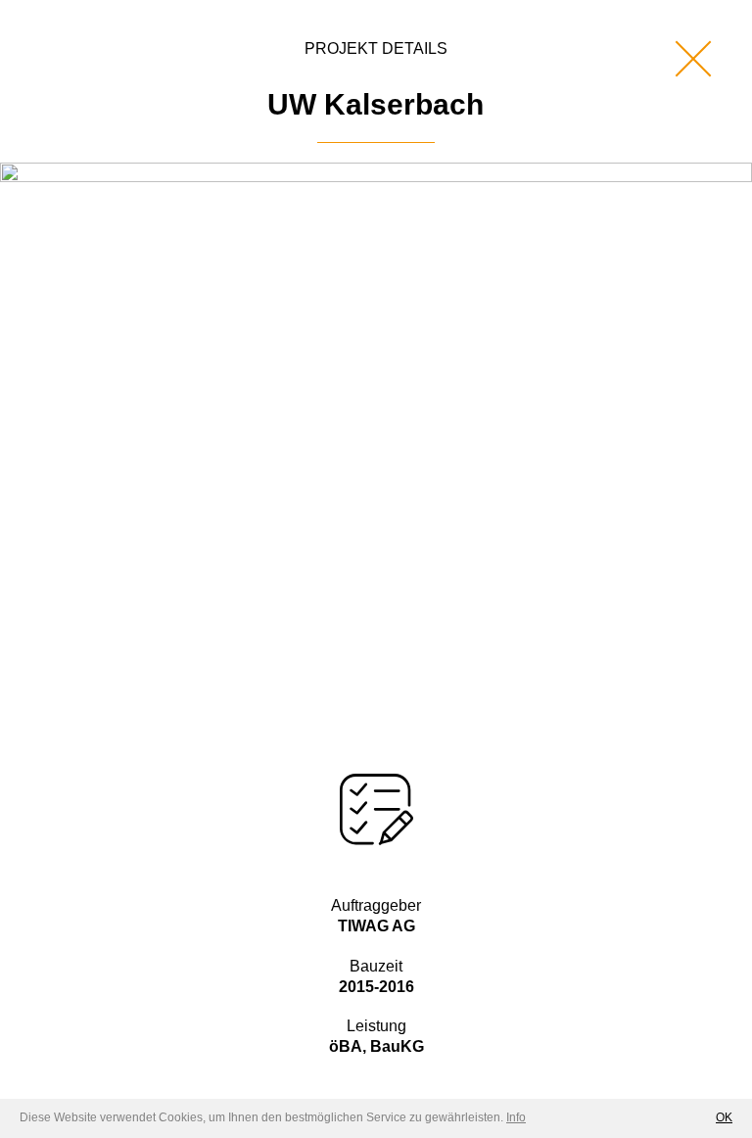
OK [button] (724, 1117)
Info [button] (516, 1117)
